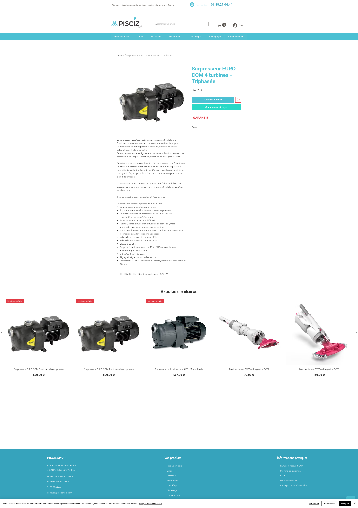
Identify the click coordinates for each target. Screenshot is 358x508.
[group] (179, 338)
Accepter (345, 503)
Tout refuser (329, 503)
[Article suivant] (356, 332)
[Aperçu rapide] (249, 332)
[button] (222, 25)
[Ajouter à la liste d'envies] (238, 100)
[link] (200, 117)
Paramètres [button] (314, 503)
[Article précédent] (1, 332)
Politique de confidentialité (150, 503)
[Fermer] (354, 503)
